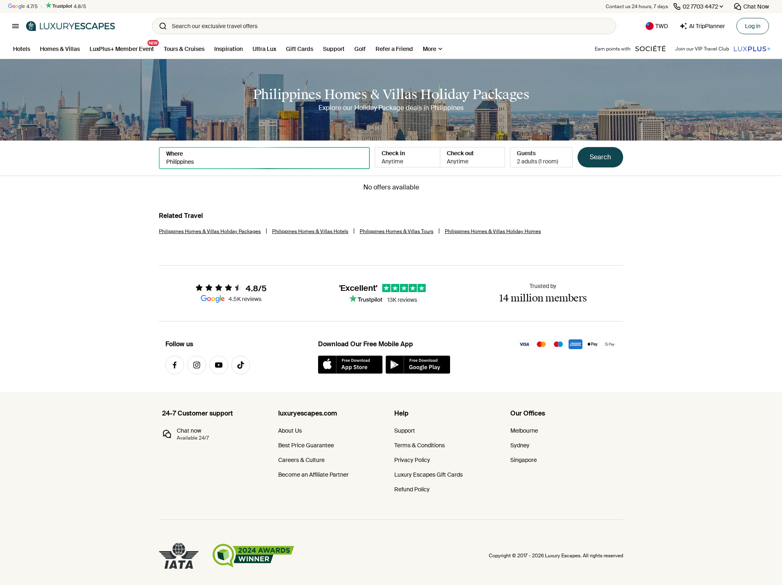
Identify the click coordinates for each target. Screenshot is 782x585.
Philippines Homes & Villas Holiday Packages (210, 231)
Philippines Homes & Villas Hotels (310, 231)
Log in (752, 26)
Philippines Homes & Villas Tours (396, 231)
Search (600, 157)
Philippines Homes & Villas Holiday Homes (493, 231)
